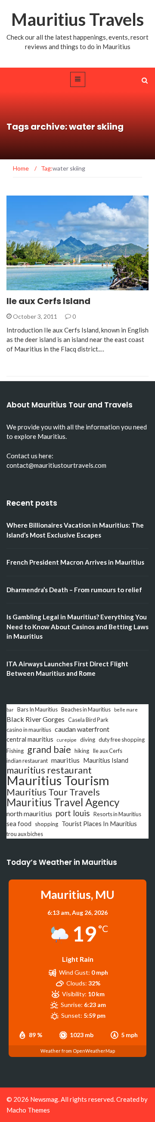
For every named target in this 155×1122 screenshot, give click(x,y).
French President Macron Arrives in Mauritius (75, 562)
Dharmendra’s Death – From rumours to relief (74, 590)
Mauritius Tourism (57, 780)
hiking (81, 750)
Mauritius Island (105, 760)
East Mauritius (41, 285)
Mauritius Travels (77, 19)
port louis (73, 813)
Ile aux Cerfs (107, 750)
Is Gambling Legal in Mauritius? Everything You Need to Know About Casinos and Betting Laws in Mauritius (77, 626)
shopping (46, 824)
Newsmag (44, 1099)
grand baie (49, 749)
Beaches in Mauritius (86, 709)
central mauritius (29, 739)
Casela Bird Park (88, 719)
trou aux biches (24, 833)
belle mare (126, 709)
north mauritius (29, 813)
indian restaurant (27, 760)
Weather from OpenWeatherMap (77, 1051)
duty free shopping (122, 739)
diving (87, 739)
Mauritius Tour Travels (53, 792)
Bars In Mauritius (37, 709)
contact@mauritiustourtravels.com (56, 465)
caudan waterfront (82, 729)
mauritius (65, 760)
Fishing (15, 750)
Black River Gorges (35, 719)
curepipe (67, 740)
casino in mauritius (28, 729)
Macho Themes (28, 1110)
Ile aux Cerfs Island (48, 301)
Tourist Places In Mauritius (99, 823)
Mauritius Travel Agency (62, 802)
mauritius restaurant (49, 770)
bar (10, 709)
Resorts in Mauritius (117, 814)
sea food (18, 823)
